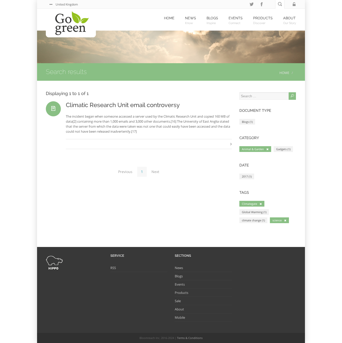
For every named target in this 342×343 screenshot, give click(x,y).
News (179, 268)
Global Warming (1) (254, 212)
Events (180, 284)
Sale (178, 301)
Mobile (180, 317)
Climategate (249, 204)
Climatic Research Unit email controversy (123, 105)
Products (181, 292)
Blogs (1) (247, 122)
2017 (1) (247, 176)
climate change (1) (253, 220)
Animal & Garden (253, 149)
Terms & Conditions (190, 338)
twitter (252, 4)
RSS (113, 268)
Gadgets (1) (283, 149)
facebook (262, 4)
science (277, 220)
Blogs (179, 276)
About (179, 309)
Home (284, 72)
